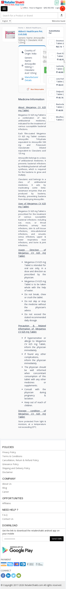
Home (20, 28)
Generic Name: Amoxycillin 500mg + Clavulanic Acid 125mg (31, 40)
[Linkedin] (8, 577)
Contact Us (7, 518)
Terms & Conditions (12, 456)
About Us (7, 483)
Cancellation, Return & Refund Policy (20, 460)
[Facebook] (3, 577)
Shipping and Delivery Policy (16, 468)
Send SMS (57, 538)
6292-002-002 (49, 8)
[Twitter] (13, 577)
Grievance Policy (10, 464)
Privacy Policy (9, 452)
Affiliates (6, 503)
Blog (4, 487)
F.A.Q (5, 514)
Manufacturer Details (31, 79)
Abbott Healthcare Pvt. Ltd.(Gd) (30, 33)
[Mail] (18, 577)
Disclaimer (7, 472)
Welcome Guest (58, 21)
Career (5, 491)
